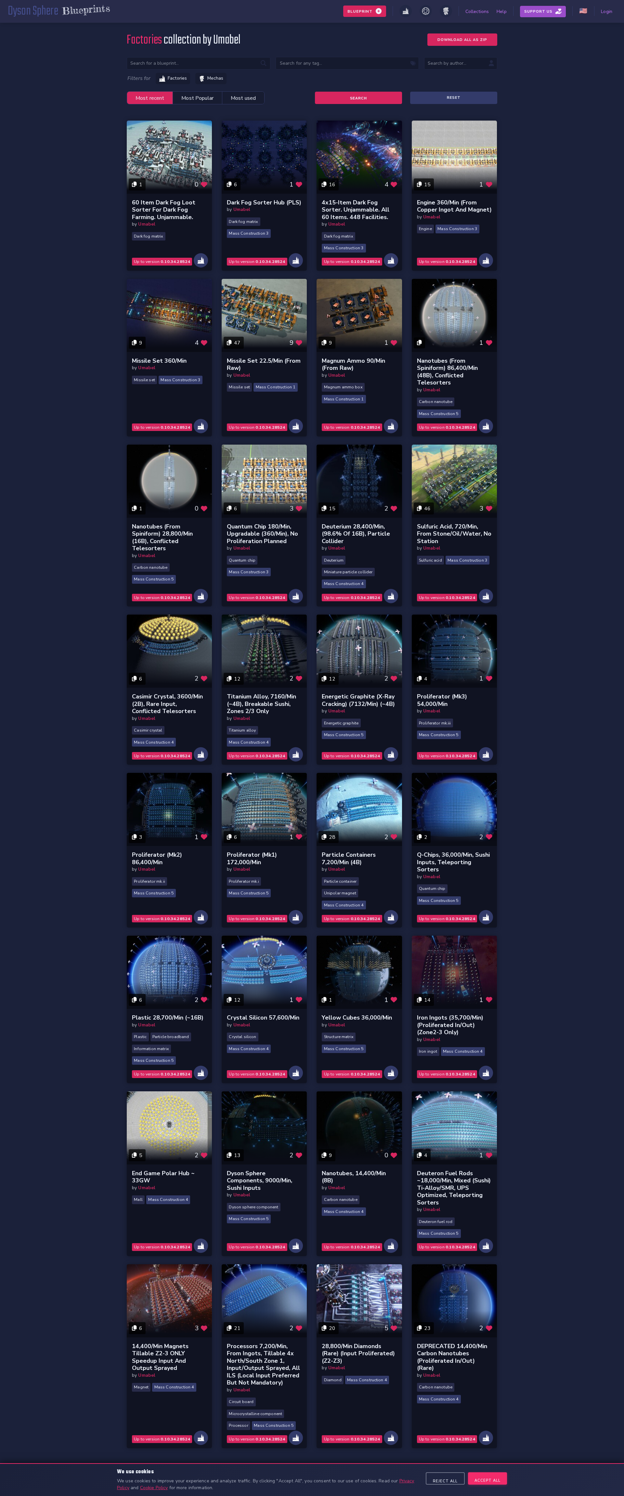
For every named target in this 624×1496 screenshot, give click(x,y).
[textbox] (347, 63)
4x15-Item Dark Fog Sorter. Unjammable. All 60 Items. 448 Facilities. (355, 210)
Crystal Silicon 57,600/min (263, 1017)
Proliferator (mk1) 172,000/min (252, 858)
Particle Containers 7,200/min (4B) (349, 858)
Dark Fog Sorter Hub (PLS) (264, 202)
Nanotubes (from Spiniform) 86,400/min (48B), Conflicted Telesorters (447, 372)
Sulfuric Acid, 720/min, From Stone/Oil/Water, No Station (454, 534)
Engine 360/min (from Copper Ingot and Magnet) (454, 206)
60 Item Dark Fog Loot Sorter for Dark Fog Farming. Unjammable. (163, 210)
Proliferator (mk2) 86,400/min (157, 858)
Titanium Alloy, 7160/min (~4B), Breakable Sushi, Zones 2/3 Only (261, 704)
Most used (243, 98)
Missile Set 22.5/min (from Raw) (264, 364)
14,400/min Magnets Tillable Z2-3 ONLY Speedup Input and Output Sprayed (160, 1357)
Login (606, 11)
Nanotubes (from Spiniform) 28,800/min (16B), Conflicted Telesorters (162, 538)
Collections (477, 11)
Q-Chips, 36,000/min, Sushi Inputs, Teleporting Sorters (453, 862)
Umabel (146, 224)
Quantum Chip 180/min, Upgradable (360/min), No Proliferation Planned (262, 534)
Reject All (445, 1481)
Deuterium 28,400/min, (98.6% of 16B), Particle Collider (356, 534)
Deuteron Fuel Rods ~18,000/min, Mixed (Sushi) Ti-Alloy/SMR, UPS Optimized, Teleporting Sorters (454, 1187)
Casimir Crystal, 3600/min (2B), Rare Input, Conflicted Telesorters (167, 704)
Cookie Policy (154, 1488)
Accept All (487, 1480)
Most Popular (197, 98)
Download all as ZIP (462, 39)
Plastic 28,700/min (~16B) (167, 1017)
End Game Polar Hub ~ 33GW (163, 1177)
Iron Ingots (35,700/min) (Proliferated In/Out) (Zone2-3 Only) (450, 1025)
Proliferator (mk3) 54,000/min (442, 700)
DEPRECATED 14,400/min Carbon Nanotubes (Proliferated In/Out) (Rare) (452, 1357)
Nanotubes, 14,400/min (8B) (354, 1177)
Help (502, 11)
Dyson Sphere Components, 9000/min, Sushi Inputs (259, 1180)
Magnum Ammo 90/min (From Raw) (353, 364)
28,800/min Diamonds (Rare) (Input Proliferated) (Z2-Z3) (358, 1353)
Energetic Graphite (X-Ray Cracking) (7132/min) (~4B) (358, 700)
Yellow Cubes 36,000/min (357, 1017)
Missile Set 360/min (159, 361)
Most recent (150, 98)
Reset (454, 97)
